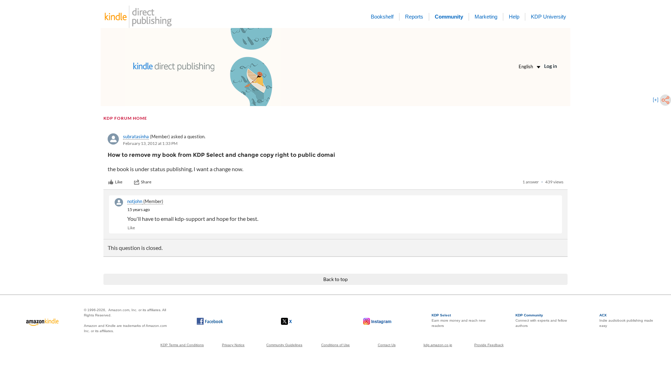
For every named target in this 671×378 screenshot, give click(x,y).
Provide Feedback (489, 345)
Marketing (486, 17)
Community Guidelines (284, 345)
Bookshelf (382, 17)
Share (146, 181)
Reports (414, 17)
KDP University (548, 17)
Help (514, 17)
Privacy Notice (233, 345)
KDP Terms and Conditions (182, 345)
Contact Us (387, 345)
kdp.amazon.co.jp (438, 345)
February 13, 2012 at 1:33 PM (150, 143)
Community (449, 17)
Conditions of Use (335, 345)
